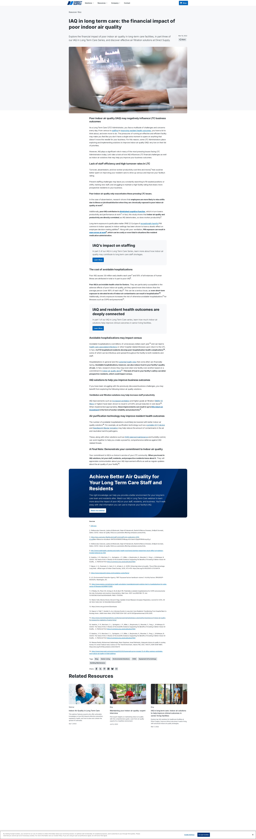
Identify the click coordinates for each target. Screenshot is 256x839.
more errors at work (97, 232)
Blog (79, 12)
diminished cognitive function (132, 211)
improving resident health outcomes (136, 131)
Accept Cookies (203, 835)
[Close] (253, 835)
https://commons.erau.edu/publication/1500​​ (121, 561)
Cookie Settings (189, 835)
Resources (72, 12)
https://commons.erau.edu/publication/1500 (121, 629)
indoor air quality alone (111, 371)
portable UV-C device (156, 425)
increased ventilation (121, 401)
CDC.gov (93, 526)
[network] (96, 668)
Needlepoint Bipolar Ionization (105, 428)
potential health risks (127, 362)
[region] (128, 835)
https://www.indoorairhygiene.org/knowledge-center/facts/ (110, 573)
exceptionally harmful (149, 223)
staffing (115, 131)
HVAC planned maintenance (136, 437)
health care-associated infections (103, 347)
